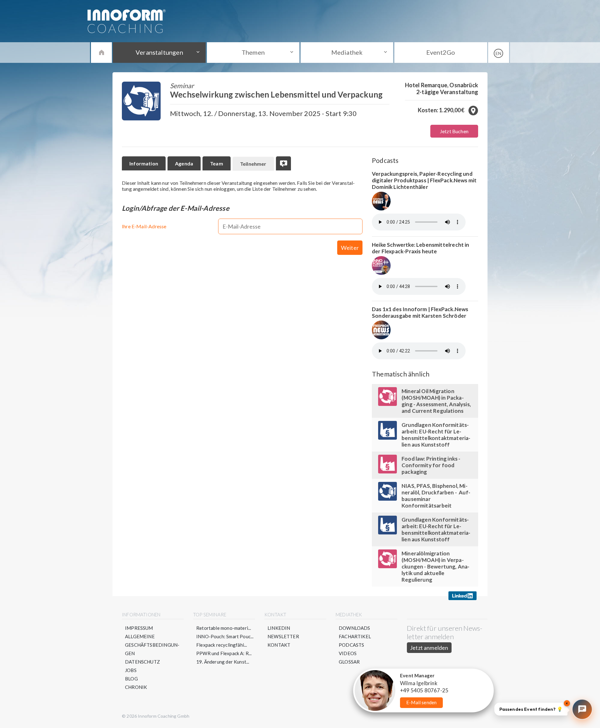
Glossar (349, 662)
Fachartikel (355, 636)
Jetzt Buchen (454, 131)
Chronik (136, 687)
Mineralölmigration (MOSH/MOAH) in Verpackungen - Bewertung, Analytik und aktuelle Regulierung (435, 566)
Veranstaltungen (159, 52)
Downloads (354, 628)
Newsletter (283, 636)
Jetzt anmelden (429, 647)
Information (143, 163)
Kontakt (279, 645)
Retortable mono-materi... (223, 628)
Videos (348, 653)
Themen (253, 52)
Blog (131, 678)
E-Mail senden (421, 702)
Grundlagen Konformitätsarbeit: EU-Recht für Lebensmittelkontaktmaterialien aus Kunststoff (436, 435)
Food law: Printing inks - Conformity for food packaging (431, 465)
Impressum (139, 628)
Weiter (350, 247)
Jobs (131, 670)
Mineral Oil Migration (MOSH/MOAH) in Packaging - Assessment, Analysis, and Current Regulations (436, 401)
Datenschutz (142, 662)
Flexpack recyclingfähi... (221, 645)
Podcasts (351, 645)
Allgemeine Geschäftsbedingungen (152, 645)
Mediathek (347, 52)
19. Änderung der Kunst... (222, 662)
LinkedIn (279, 628)
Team (216, 163)
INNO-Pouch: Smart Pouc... (225, 636)
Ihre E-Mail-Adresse (144, 226)
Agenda (184, 163)
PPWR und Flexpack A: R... (224, 653)
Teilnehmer (253, 164)
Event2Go (440, 52)
